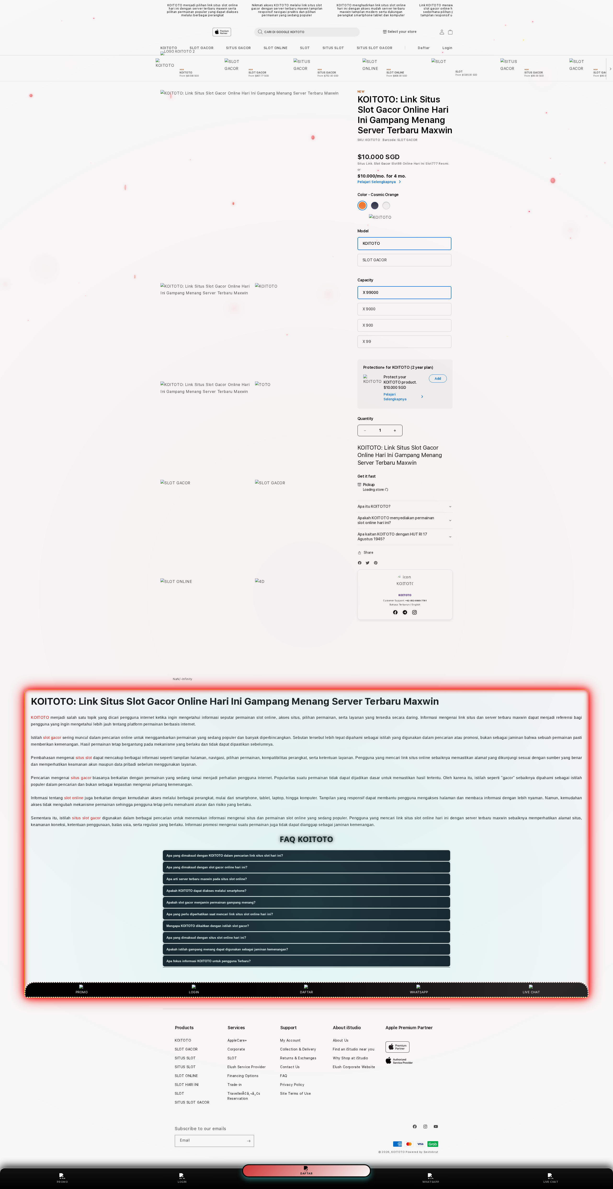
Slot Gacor (382, 163)
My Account (290, 1040)
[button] (168, 48)
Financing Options (242, 1076)
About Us (341, 1040)
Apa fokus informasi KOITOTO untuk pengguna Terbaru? (208, 961)
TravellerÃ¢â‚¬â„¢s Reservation (243, 1096)
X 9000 (369, 309)
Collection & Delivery (298, 1049)
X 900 (368, 325)
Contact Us (290, 1067)
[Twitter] (368, 563)
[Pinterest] (377, 563)
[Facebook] (361, 563)
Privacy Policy (292, 1085)
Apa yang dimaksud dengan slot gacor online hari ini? (206, 867)
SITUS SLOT (333, 48)
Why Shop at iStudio (350, 1058)
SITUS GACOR (238, 48)
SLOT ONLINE (276, 48)
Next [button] (450, 10)
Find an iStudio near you (353, 1049)
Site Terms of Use (295, 1093)
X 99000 (370, 292)
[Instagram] (414, 612)
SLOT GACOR (201, 48)
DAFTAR (306, 1174)
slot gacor (52, 738)
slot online (74, 798)
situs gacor (81, 778)
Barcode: (389, 140)
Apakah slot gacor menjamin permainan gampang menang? (210, 902)
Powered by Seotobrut (422, 1152)
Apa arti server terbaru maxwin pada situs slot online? (206, 879)
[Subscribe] (248, 1141)
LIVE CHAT (550, 1181)
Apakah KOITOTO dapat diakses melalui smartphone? (206, 891)
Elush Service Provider (246, 1067)
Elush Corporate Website (354, 1067)
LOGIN (182, 1181)
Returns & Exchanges (298, 1058)
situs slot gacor (86, 818)
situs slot (84, 758)
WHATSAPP (430, 1181)
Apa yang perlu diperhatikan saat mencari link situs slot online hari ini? (219, 914)
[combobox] (307, 32)
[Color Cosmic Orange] (362, 205)
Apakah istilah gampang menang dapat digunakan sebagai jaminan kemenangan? (227, 949)
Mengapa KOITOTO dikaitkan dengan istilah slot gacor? (207, 926)
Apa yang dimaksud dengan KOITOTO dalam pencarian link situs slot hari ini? (224, 855)
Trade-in (234, 1085)
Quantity (365, 418)
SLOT (305, 48)
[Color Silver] (386, 205)
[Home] (244, 32)
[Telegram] (405, 612)
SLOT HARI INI (187, 1085)
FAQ (283, 1076)
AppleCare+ (237, 1040)
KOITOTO (168, 48)
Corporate (236, 1049)
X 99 (367, 341)
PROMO (62, 1181)
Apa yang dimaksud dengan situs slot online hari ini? (206, 937)
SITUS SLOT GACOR (374, 48)
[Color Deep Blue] (375, 205)
